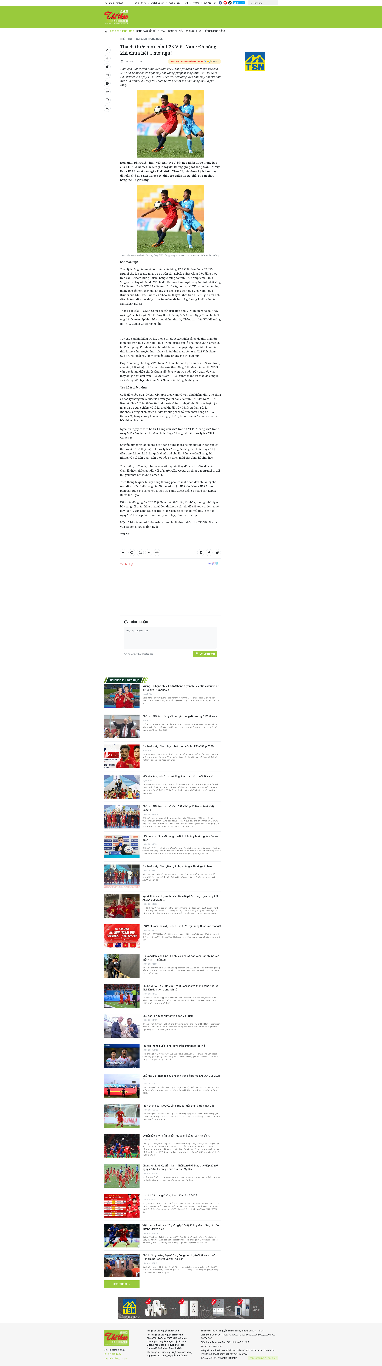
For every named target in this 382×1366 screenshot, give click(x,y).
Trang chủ (106, 31)
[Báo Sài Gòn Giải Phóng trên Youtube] (225, 3)
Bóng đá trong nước (122, 31)
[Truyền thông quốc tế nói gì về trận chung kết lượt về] (122, 1056)
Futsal (162, 31)
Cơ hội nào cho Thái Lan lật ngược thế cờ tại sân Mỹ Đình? (176, 1135)
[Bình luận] (107, 100)
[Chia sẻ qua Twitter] (107, 66)
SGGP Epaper (210, 3)
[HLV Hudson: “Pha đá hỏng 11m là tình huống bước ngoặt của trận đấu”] (122, 846)
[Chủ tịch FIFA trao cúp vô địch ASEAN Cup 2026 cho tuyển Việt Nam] (122, 816)
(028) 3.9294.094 (112, 1354)
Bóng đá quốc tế (145, 31)
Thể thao (126, 38)
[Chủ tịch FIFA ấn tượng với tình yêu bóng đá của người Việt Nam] (122, 726)
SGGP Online (140, 3)
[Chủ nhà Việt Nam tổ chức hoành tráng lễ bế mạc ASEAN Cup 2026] (122, 1086)
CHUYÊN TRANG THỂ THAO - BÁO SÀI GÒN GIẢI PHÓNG (116, 17)
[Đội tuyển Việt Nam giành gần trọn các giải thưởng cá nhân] (122, 876)
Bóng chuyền (175, 31)
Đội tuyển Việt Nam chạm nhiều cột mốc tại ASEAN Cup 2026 (178, 746)
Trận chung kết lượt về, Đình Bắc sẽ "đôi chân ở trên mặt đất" (179, 1105)
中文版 (196, 3)
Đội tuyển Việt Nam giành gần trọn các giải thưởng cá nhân (177, 866)
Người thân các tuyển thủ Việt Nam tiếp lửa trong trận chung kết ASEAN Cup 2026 (180, 898)
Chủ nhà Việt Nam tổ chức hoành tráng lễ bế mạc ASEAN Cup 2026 (181, 1075)
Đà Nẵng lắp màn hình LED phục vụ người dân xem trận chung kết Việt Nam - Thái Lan (181, 957)
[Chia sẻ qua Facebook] (107, 58)
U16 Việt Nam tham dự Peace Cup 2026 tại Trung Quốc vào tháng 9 (182, 926)
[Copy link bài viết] (107, 91)
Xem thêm (120, 1284)
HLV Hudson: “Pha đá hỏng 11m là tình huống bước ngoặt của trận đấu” (181, 838)
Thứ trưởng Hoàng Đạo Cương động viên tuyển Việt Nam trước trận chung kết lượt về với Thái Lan (179, 1257)
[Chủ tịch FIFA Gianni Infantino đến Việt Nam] (122, 1026)
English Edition (157, 3)
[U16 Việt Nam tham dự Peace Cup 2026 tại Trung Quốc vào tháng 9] (122, 936)
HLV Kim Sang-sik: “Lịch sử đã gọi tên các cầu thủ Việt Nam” (178, 776)
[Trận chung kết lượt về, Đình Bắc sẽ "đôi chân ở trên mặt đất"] (122, 1116)
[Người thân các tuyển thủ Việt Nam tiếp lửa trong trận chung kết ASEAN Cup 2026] (122, 906)
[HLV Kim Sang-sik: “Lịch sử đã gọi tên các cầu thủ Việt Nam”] (122, 787)
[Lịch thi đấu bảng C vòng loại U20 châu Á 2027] (122, 1206)
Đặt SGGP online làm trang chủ (263, 1358)
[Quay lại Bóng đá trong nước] (107, 108)
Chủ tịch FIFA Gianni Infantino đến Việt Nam (168, 1015)
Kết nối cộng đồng (214, 31)
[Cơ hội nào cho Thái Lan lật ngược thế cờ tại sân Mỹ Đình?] (122, 1146)
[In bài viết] (107, 83)
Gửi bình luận (207, 653)
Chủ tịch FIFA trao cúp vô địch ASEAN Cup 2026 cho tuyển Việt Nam (179, 808)
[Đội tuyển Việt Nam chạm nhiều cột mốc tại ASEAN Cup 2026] (122, 756)
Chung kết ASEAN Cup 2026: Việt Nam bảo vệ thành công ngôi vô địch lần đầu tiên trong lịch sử (180, 987)
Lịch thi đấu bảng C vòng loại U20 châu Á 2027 (170, 1195)
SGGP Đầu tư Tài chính (178, 3)
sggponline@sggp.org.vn (116, 1358)
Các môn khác (193, 31)
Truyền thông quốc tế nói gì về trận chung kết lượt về (174, 1045)
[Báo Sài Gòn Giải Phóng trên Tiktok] (230, 3)
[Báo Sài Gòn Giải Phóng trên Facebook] (220, 3)
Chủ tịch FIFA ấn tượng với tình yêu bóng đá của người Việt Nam (180, 716)
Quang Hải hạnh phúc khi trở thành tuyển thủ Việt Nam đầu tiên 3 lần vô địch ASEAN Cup (181, 687)
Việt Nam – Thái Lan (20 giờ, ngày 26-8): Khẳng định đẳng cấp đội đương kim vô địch (181, 1227)
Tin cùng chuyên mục (124, 680)
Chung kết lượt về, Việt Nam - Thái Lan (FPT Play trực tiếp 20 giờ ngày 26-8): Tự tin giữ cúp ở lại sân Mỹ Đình (180, 1167)
